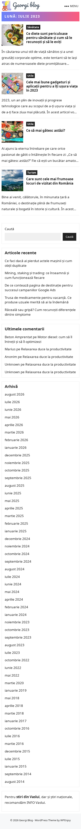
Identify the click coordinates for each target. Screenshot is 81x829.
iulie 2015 (12, 759)
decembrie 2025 (17, 455)
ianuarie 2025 (16, 531)
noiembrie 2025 (17, 462)
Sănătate (33, 27)
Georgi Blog (26, 820)
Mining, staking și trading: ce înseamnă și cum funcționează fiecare (37, 275)
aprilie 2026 (14, 425)
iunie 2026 (13, 409)
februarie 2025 (16, 523)
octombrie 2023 (17, 629)
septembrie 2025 (18, 478)
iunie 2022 (13, 667)
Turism (31, 172)
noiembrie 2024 (17, 546)
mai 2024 (12, 591)
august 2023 (14, 645)
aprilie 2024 (14, 599)
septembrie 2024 (18, 561)
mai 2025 (12, 500)
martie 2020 (14, 683)
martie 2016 (14, 743)
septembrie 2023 (18, 637)
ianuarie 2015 (16, 766)
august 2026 (14, 394)
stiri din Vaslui (28, 797)
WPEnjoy (65, 820)
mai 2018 (12, 698)
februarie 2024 (16, 607)
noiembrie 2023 (17, 622)
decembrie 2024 (17, 538)
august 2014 (14, 781)
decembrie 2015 (17, 751)
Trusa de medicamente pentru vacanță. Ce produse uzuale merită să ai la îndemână (38, 300)
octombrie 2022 (17, 660)
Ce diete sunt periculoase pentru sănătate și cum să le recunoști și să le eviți (49, 37)
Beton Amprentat (18, 337)
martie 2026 (14, 432)
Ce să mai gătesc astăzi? (45, 130)
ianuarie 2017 (16, 721)
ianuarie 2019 (16, 690)
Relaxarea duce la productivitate (46, 349)
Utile (30, 75)
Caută (9, 229)
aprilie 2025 (14, 508)
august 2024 (14, 569)
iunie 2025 (13, 493)
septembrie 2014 (18, 774)
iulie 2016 (12, 736)
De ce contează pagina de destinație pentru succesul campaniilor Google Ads (39, 287)
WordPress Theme (45, 820)
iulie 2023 (12, 652)
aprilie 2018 (14, 705)
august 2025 (14, 485)
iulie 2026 (12, 402)
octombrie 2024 (17, 553)
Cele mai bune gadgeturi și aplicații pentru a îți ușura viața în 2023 (52, 86)
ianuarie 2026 (16, 447)
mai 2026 (12, 417)
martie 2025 (14, 516)
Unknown (12, 364)
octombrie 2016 (17, 728)
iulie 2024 (12, 576)
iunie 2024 (13, 584)
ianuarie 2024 (16, 614)
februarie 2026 (16, 440)
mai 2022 (12, 675)
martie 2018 (14, 713)
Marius (10, 349)
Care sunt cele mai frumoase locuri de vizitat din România (49, 181)
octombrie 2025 (17, 470)
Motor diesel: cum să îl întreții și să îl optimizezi (38, 339)
